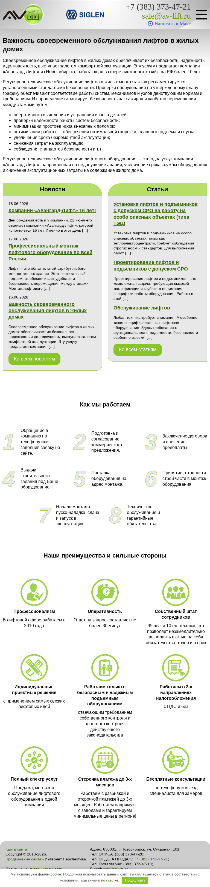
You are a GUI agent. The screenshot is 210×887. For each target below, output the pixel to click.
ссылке (112, 880)
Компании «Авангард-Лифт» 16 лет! (52, 210)
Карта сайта (16, 849)
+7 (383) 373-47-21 (158, 7)
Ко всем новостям (34, 359)
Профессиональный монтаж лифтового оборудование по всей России (50, 252)
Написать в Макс (172, 23)
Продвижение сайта (23, 859)
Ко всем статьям (137, 349)
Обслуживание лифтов (141, 308)
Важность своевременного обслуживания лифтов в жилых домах (47, 311)
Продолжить (135, 880)
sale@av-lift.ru (166, 16)
